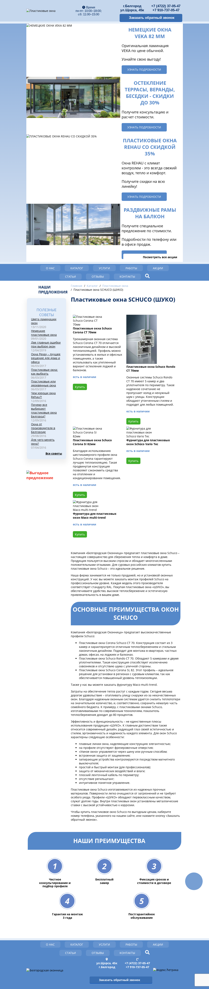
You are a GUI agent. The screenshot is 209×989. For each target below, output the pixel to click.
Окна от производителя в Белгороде (43, 428)
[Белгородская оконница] (44, 970)
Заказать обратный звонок (152, 18)
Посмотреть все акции (160, 257)
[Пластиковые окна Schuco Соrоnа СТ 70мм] (88, 324)
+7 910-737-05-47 (165, 10)
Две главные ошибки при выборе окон (46, 344)
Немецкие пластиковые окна (44, 333)
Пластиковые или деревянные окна (43, 383)
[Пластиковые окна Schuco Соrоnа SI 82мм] (88, 436)
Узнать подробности (144, 69)
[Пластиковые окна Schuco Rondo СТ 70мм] (141, 363)
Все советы (54, 453)
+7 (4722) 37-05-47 (165, 6)
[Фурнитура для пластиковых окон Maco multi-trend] (88, 510)
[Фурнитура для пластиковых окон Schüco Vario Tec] (141, 436)
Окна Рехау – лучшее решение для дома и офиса (45, 358)
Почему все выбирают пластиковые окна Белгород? (44, 410)
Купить (80, 387)
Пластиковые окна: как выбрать (44, 372)
